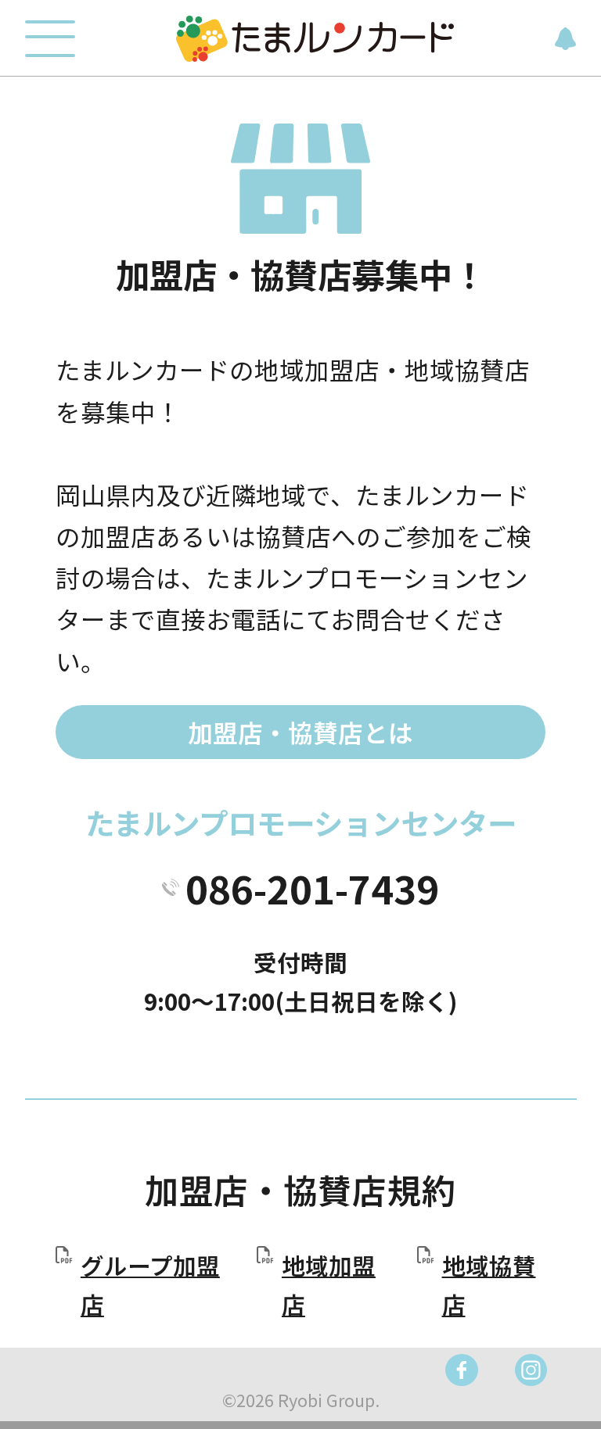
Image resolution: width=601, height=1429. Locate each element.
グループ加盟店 (150, 1284)
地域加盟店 (329, 1284)
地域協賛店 (489, 1284)
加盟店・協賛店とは (300, 732)
